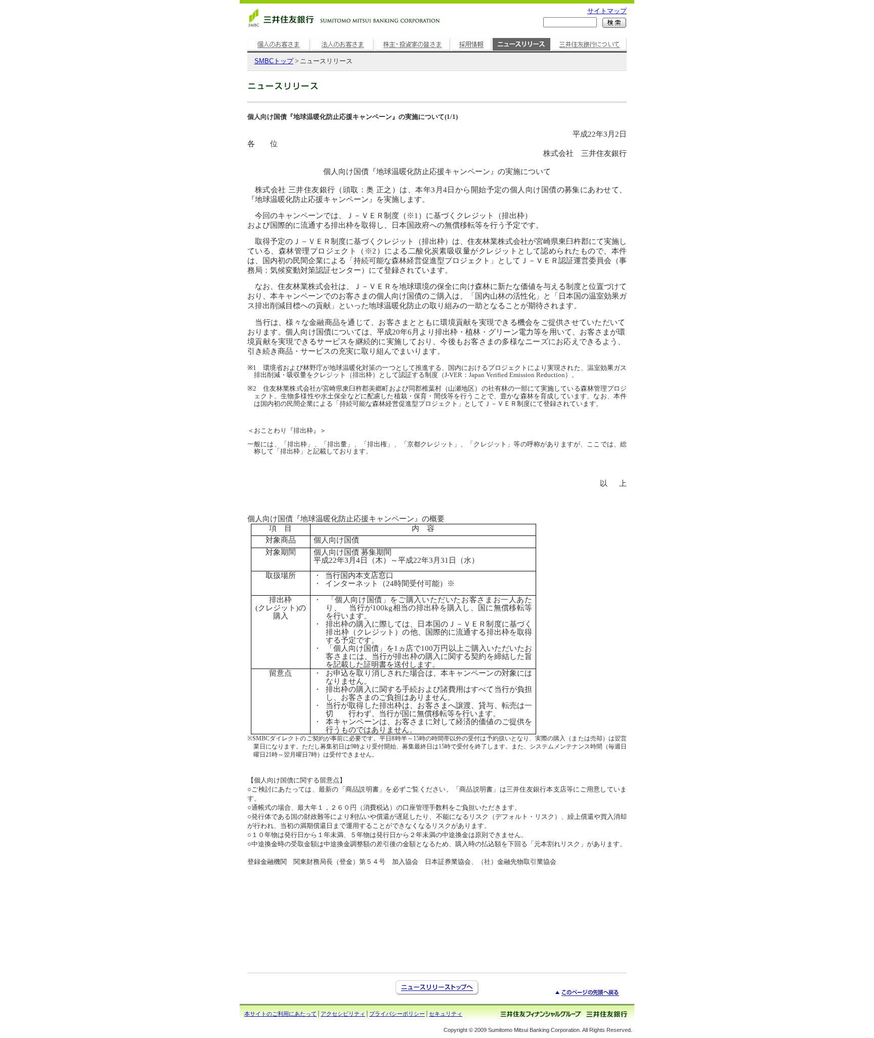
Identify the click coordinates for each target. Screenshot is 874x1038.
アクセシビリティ (343, 1014)
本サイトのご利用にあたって (280, 1014)
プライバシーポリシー (397, 1014)
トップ (273, 61)
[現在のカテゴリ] (521, 51)
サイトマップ (607, 11)
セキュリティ (445, 1014)
